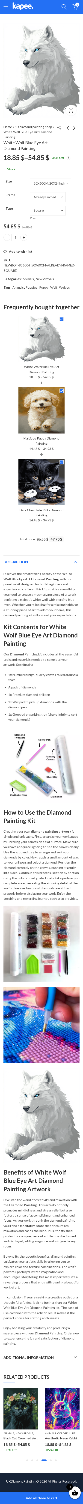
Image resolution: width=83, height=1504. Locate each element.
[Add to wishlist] (28, 1392)
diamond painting (15, 615)
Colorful (58, 1433)
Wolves (64, 287)
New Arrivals (45, 279)
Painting (52, 579)
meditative (28, 1226)
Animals (28, 279)
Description (15, 561)
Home (7, 127)
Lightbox (71, 110)
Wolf (53, 287)
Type (9, 208)
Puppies (31, 287)
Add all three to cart (41, 1498)
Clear (33, 218)
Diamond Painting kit (44, 1308)
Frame (10, 195)
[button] (27, 1460)
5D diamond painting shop (33, 127)
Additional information (28, 1357)
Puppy (43, 287)
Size (9, 181)
